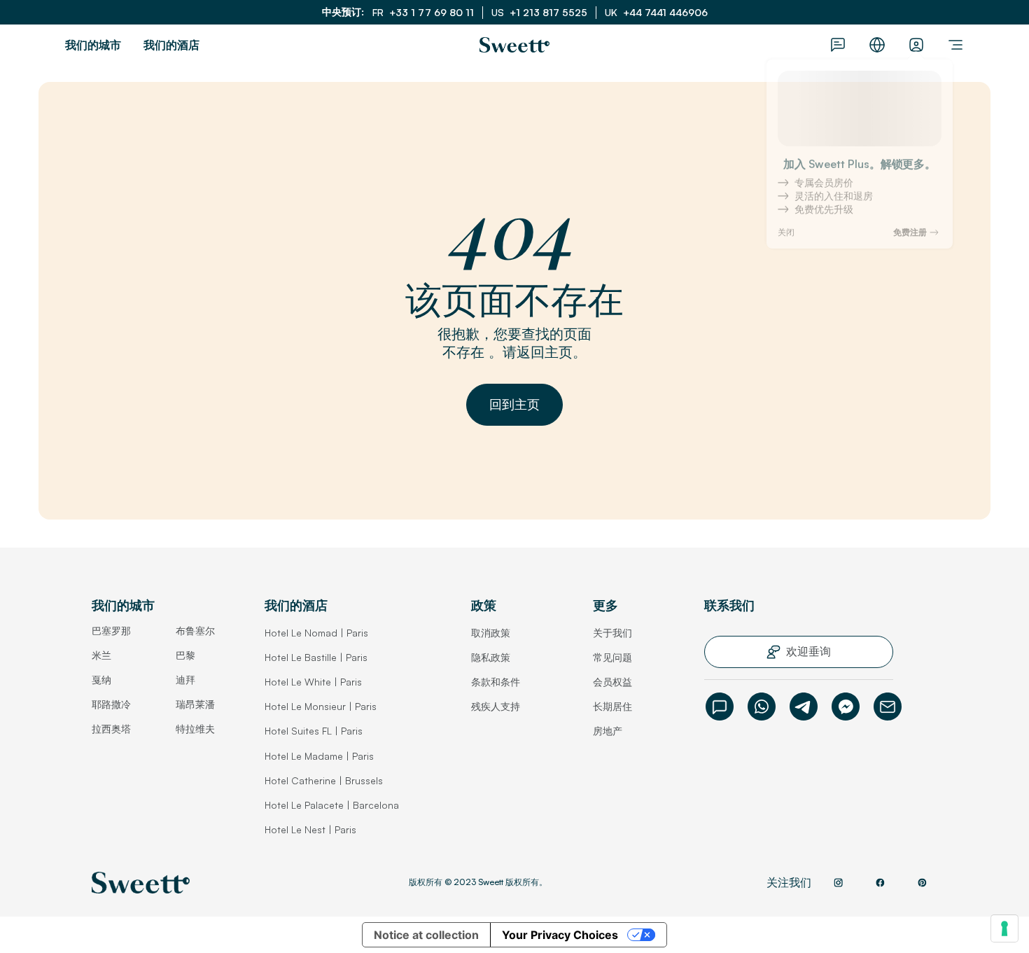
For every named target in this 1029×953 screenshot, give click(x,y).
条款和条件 (495, 682)
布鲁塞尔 (195, 631)
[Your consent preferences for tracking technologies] (1004, 928)
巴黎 (185, 655)
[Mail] (887, 706)
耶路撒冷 (111, 704)
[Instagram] (837, 882)
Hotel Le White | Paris (313, 682)
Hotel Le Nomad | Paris (316, 633)
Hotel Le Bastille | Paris (316, 657)
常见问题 (612, 657)
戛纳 (101, 680)
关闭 (786, 239)
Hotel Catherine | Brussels (324, 780)
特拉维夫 (195, 729)
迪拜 (185, 680)
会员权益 (612, 682)
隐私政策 (490, 657)
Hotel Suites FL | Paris (314, 731)
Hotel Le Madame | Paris (319, 756)
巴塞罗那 (111, 631)
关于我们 (612, 633)
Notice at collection (426, 935)
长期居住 (612, 706)
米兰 (101, 655)
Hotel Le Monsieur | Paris (321, 706)
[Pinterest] (921, 882)
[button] (514, 405)
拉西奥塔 (111, 729)
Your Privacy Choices (560, 935)
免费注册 (910, 239)
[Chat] (719, 706)
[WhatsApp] (761, 706)
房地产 (607, 731)
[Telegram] (803, 706)
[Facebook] (845, 706)
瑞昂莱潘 (195, 704)
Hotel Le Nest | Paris (310, 829)
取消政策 (490, 633)
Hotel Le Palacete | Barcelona (332, 805)
